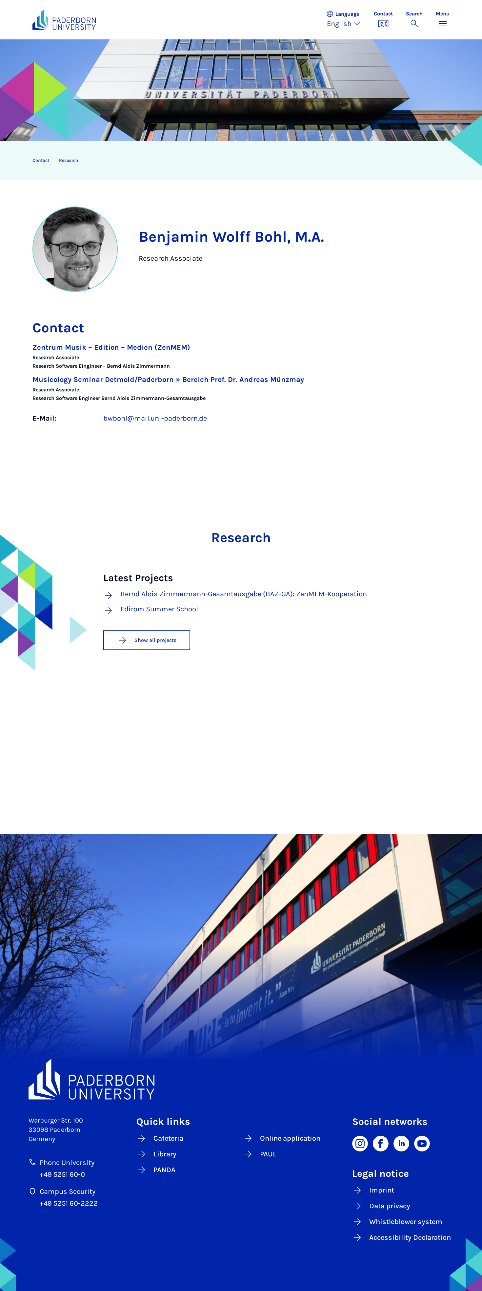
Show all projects (155, 640)
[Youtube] (422, 1143)
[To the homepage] (64, 20)
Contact (40, 160)
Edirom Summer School (159, 609)
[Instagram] (360, 1143)
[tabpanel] (241, 389)
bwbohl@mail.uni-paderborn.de (155, 418)
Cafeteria (168, 1138)
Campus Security (67, 1191)
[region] (236, 160)
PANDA (164, 1170)
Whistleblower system (405, 1221)
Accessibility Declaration (410, 1237)
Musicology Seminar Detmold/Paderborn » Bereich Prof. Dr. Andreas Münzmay (168, 379)
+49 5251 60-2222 (69, 1203)
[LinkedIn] (401, 1143)
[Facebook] (381, 1143)
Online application (290, 1138)
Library (164, 1154)
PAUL (268, 1154)
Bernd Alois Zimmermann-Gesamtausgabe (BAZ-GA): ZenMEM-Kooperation (243, 594)
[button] (346, 20)
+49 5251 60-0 (62, 1174)
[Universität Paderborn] (241, 1079)
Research (68, 160)
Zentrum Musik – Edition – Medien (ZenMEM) (111, 347)
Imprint (381, 1190)
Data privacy (389, 1206)
